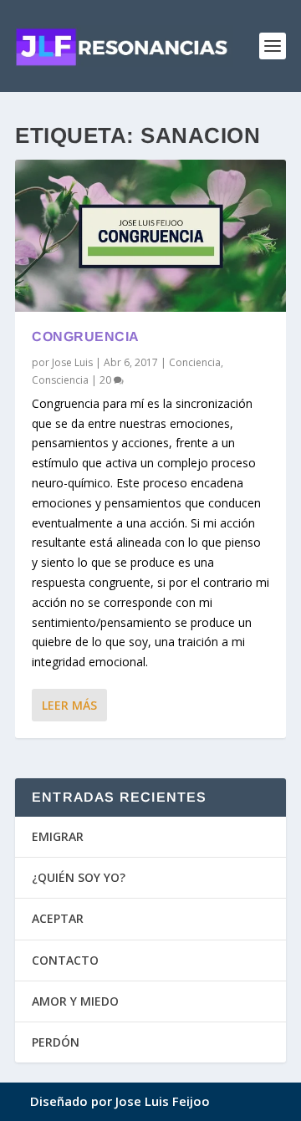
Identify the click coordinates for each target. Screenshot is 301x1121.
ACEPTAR (58, 918)
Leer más (69, 705)
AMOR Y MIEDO (75, 1001)
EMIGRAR (58, 836)
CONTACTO (65, 960)
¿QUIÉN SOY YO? (78, 877)
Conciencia (195, 362)
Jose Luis (72, 362)
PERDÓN (55, 1042)
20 (106, 380)
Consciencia (60, 380)
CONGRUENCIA (86, 336)
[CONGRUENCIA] (150, 236)
